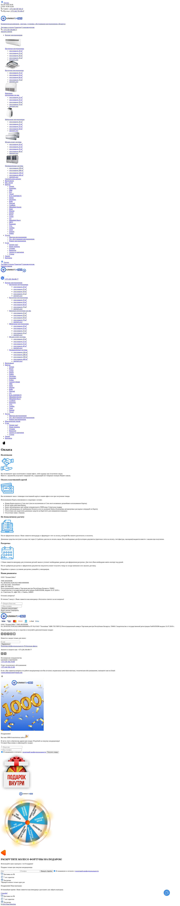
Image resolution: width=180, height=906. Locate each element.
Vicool (11, 194)
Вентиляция (9, 181)
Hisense (11, 211)
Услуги (7, 235)
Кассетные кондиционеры (14, 70)
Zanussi (11, 231)
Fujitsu (11, 380)
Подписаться (6, 644)
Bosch (11, 214)
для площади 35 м (16, 58)
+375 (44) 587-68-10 (16, 9)
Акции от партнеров (16, 252)
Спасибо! (4, 893)
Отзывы (12, 248)
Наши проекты (14, 246)
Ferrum (11, 186)
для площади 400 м (16, 175)
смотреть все (13, 60)
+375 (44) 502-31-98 (8, 667)
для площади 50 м (16, 75)
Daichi (11, 213)
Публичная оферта (30, 646)
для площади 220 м (16, 168)
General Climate (14, 382)
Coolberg (12, 205)
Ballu (11, 201)
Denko (11, 198)
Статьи (11, 254)
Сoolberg (12, 401)
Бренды (7, 184)
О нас (7, 243)
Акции (7, 256)
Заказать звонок (6, 31)
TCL (10, 226)
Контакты (8, 258)
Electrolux (12, 199)
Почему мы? (13, 245)
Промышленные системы (14, 166)
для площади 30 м (16, 55)
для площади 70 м (16, 80)
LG (10, 218)
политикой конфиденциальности (34, 752)
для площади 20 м (16, 51)
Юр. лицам (9, 183)
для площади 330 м (16, 173)
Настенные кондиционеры (14, 48)
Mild (10, 190)
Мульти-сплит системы (13, 142)
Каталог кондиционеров (13, 35)
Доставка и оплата (7, 27)
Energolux (12, 188)
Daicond (12, 203)
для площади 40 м (16, 151)
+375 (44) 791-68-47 (17, 11)
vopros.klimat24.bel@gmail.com (11, 672)
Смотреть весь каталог (13, 179)
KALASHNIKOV (15, 196)
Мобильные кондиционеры (14, 119)
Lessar (11, 216)
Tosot (11, 230)
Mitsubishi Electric (15, 207)
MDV (11, 222)
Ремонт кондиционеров (17, 241)
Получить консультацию (9, 608)
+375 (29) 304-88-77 (10, 30)
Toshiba (11, 228)
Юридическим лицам (12, 421)
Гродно (6, 3)
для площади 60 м (16, 77)
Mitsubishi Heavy (15, 220)
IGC (10, 192)
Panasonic (12, 224)
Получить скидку (52, 752)
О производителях (27, 27)
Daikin (11, 233)
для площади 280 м (16, 170)
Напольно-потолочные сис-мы (12, 94)
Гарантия (17, 27)
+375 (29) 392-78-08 (8, 662)
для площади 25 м (16, 53)
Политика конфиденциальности (12, 646)
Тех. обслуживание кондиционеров (21, 239)
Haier (11, 209)
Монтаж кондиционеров (18, 237)
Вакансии (12, 250)
